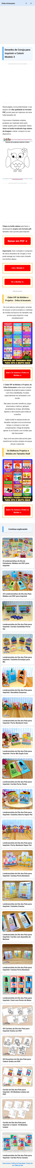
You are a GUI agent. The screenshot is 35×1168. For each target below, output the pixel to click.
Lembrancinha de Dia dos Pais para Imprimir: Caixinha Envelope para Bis (17, 659)
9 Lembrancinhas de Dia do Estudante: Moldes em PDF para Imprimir (16, 563)
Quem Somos (6, 1163)
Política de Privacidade (18, 1163)
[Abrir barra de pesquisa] (26, 3)
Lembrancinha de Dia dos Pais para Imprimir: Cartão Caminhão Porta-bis (17, 626)
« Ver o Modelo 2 (17, 268)
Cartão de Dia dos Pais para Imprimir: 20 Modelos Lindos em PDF (16, 1092)
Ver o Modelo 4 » (17, 282)
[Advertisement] (17, 24)
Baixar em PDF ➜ (17, 241)
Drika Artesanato (8, 3)
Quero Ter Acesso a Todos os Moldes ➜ (17, 374)
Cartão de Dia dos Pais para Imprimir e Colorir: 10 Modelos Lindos (15, 1125)
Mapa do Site (19, 1165)
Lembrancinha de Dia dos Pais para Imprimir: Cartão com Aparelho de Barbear (17, 937)
